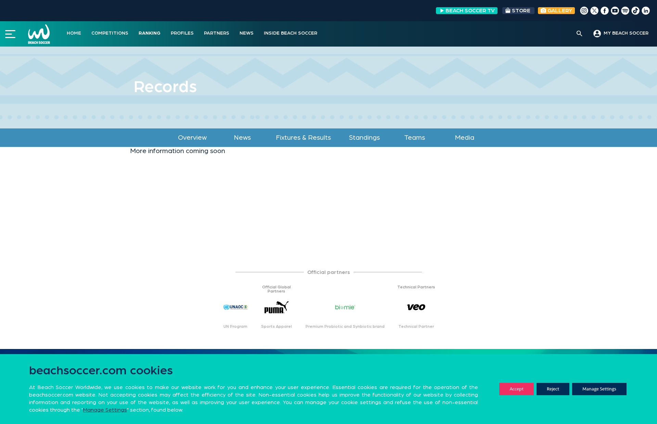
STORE (521, 10)
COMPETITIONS (109, 33)
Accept (517, 389)
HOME (74, 33)
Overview (192, 137)
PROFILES (182, 33)
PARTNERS (216, 33)
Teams (414, 137)
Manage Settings (599, 389)
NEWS (247, 33)
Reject (553, 389)
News (242, 137)
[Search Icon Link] (579, 34)
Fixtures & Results (303, 137)
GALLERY (559, 10)
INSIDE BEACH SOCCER (290, 33)
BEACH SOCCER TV (470, 10)
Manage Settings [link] (105, 410)
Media (464, 137)
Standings (364, 137)
